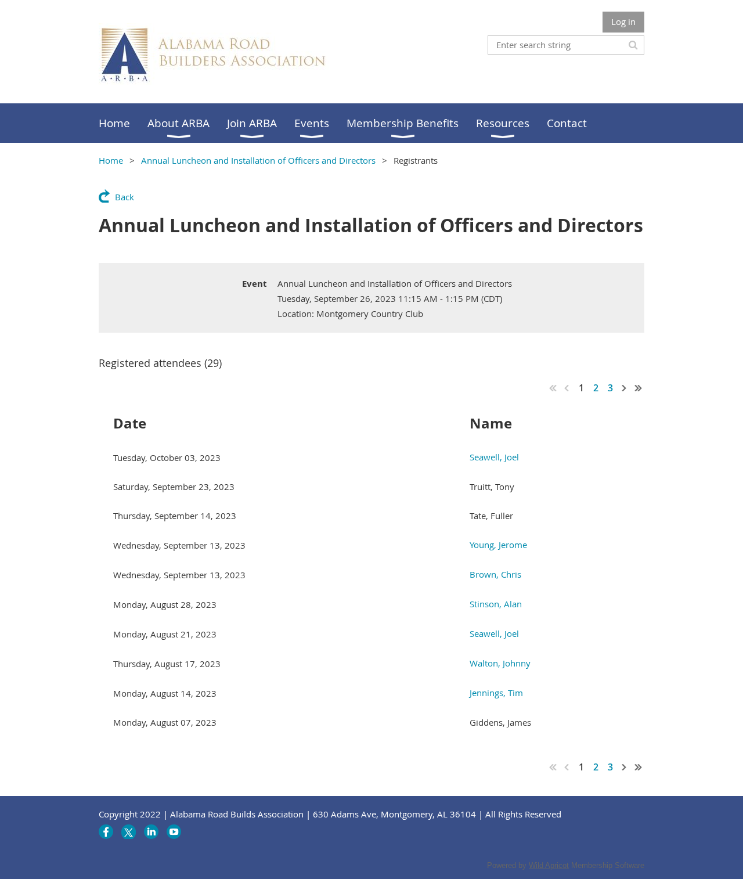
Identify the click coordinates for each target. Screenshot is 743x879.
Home (111, 160)
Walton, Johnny (500, 663)
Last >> (638, 388)
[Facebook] (106, 831)
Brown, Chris (495, 574)
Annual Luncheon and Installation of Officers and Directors (258, 160)
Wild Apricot (549, 865)
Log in (623, 21)
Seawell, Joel (494, 457)
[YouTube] (174, 831)
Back (124, 197)
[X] (128, 831)
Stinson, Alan (496, 604)
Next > (624, 388)
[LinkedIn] (151, 831)
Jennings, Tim (496, 692)
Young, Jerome (498, 544)
